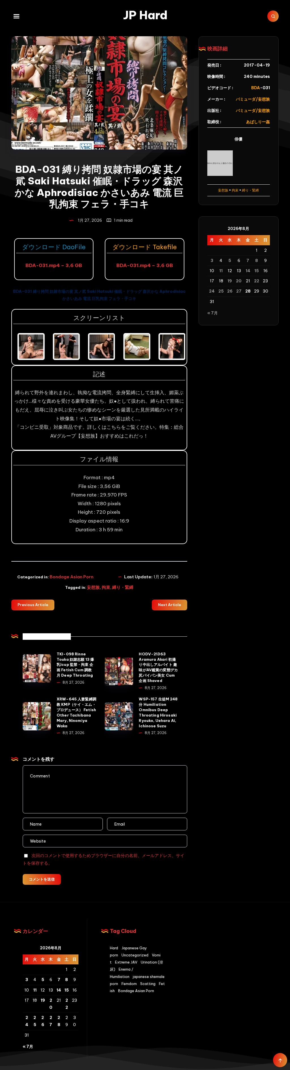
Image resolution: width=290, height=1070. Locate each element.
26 (230, 291)
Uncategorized (134, 955)
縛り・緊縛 (122, 587)
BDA (255, 87)
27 (239, 291)
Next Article (169, 604)
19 (229, 281)
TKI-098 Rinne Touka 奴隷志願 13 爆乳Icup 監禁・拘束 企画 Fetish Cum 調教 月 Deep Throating (75, 664)
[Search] (273, 16)
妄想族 (93, 587)
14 (248, 270)
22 (256, 281)
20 (239, 281)
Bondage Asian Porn (71, 576)
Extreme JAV (126, 962)
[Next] (173, 346)
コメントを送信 (42, 879)
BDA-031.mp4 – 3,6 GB (53, 265)
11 (221, 270)
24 (212, 291)
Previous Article (33, 604)
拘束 (106, 587)
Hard (114, 948)
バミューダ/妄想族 (253, 99)
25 (221, 291)
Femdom (129, 983)
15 (256, 270)
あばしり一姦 (258, 121)
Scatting (147, 983)
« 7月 (212, 313)
